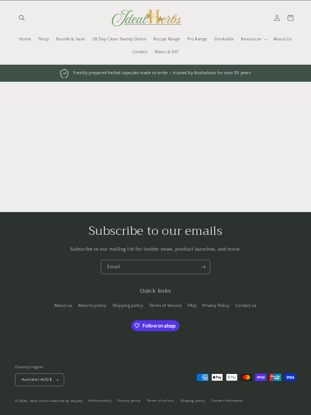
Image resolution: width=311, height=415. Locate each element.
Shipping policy (128, 305)
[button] (22, 18)
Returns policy (92, 305)
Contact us (246, 305)
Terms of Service (165, 305)
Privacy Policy (215, 305)
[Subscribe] (203, 267)
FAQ (192, 305)
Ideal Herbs (39, 401)
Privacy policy (129, 401)
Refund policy (100, 401)
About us (63, 305)
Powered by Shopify (66, 401)
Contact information (227, 401)
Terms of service (160, 401)
